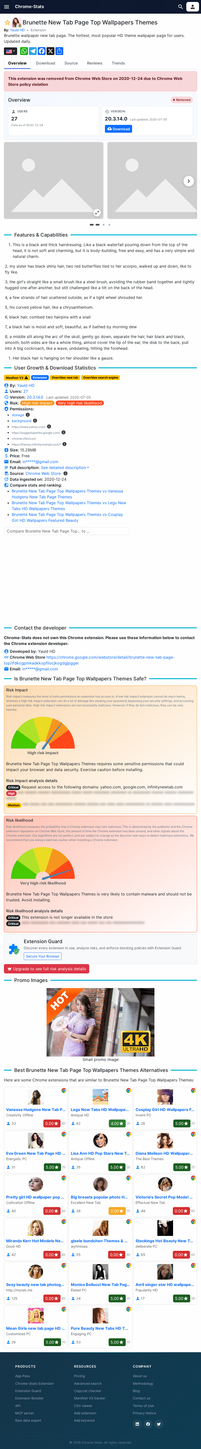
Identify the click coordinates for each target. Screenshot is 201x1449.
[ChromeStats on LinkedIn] (137, 1424)
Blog (136, 1391)
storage (18, 415)
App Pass (22, 1376)
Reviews (94, 63)
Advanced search (88, 1383)
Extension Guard (28, 1391)
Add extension (85, 1413)
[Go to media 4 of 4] (109, 225)
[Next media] (188, 181)
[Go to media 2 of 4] (97, 225)
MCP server (24, 1413)
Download (45, 63)
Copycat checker (87, 1391)
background (21, 421)
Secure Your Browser (42, 956)
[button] (7, 6)
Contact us (141, 1398)
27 (25, 391)
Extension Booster (29, 1398)
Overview (17, 63)
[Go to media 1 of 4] (92, 225)
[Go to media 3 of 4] (103, 225)
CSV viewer (83, 1406)
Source (71, 63)
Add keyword (84, 1420)
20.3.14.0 (35, 397)
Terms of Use (143, 1406)
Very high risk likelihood (80, 403)
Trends (118, 63)
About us (140, 1376)
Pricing (79, 1376)
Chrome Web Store (43, 473)
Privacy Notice (144, 1413)
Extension (38, 30)
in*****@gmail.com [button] (40, 461)
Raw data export (28, 1420)
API (18, 1406)
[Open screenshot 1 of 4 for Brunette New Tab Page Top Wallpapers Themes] (53, 180)
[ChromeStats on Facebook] (148, 1424)
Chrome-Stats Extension (34, 1383)
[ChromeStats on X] (158, 1424)
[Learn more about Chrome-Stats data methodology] (65, 473)
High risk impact (37, 403)
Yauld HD (17, 30)
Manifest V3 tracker (89, 1398)
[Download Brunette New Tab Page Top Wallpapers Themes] (147, 121)
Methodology (143, 1383)
